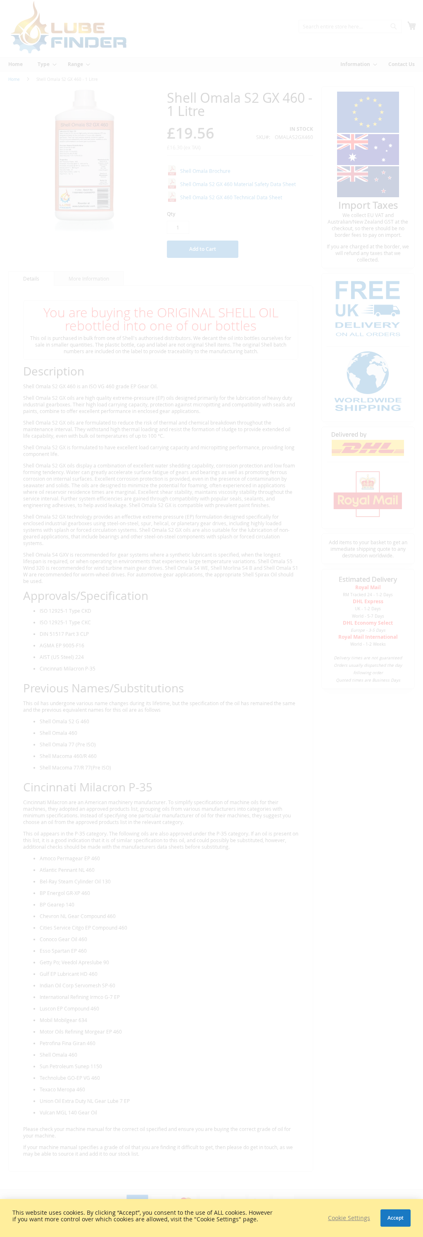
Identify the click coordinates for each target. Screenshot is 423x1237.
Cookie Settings (349, 1218)
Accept (395, 1217)
